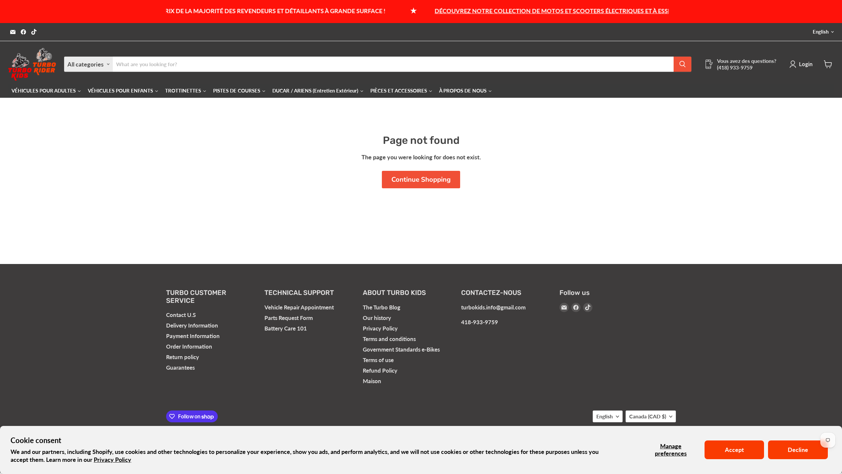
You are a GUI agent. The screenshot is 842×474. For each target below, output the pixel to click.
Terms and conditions (389, 338)
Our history (377, 317)
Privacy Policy (112, 459)
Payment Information (193, 335)
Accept (734, 449)
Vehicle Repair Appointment (299, 307)
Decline (798, 449)
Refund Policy (380, 370)
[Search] (682, 64)
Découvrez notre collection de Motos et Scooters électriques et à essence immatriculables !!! (579, 10)
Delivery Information (192, 325)
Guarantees (180, 367)
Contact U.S (181, 314)
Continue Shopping (421, 179)
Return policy (182, 357)
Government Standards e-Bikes (401, 349)
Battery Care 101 (285, 328)
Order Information (189, 346)
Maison (372, 381)
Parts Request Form (288, 317)
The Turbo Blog (381, 307)
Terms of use (378, 359)
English (821, 32)
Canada (647, 416)
